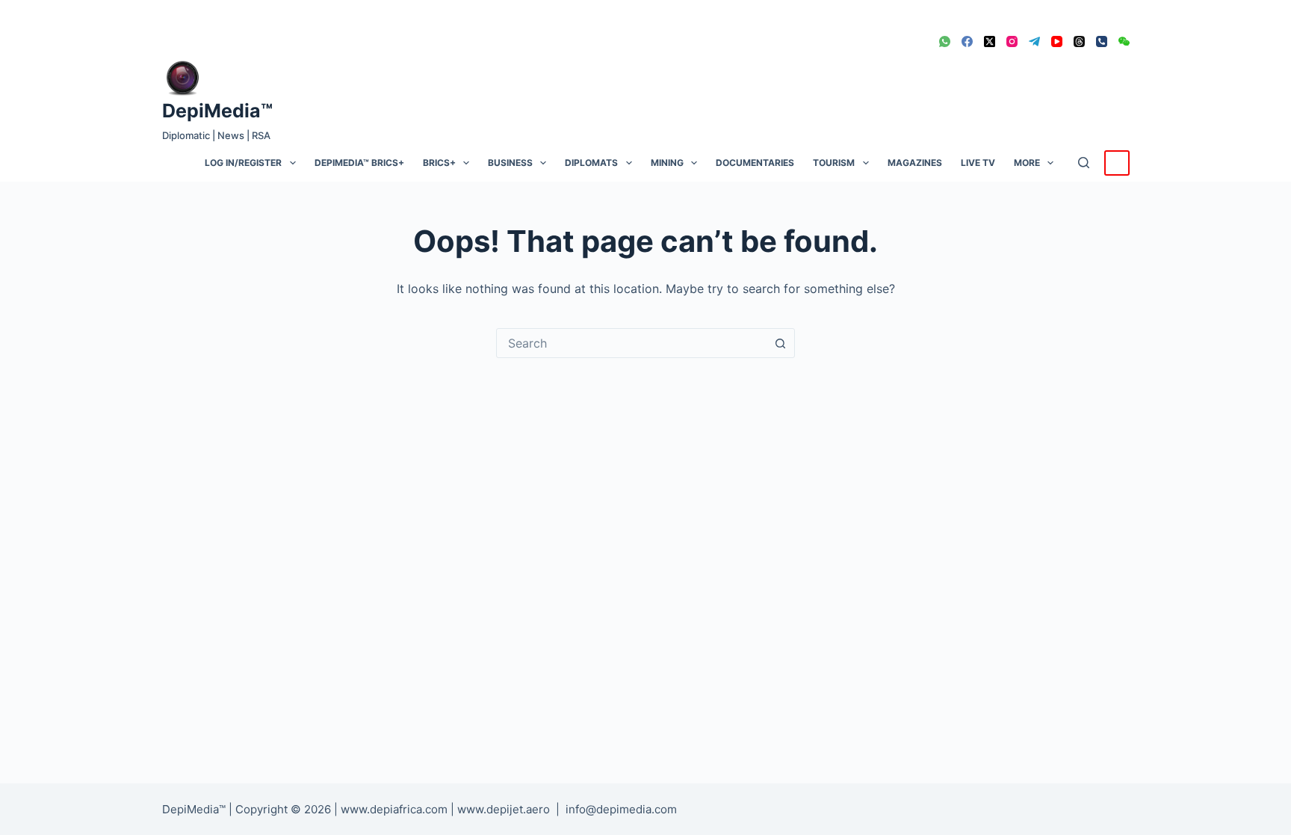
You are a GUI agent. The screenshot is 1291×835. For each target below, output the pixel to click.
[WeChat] (1124, 41)
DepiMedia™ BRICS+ (359, 162)
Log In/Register (243, 162)
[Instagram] (1012, 41)
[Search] (1083, 162)
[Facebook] (967, 41)
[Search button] (780, 343)
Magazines (915, 162)
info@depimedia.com (621, 809)
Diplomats (591, 162)
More (1027, 162)
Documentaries (755, 162)
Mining (667, 162)
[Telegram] (1034, 41)
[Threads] (1079, 41)
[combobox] (631, 343)
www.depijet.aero (503, 809)
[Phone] (1101, 41)
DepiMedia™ (217, 110)
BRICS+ (439, 162)
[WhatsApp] (944, 41)
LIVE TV (978, 162)
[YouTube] (1056, 41)
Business (510, 162)
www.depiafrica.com (394, 809)
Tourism (834, 162)
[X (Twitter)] (989, 41)
